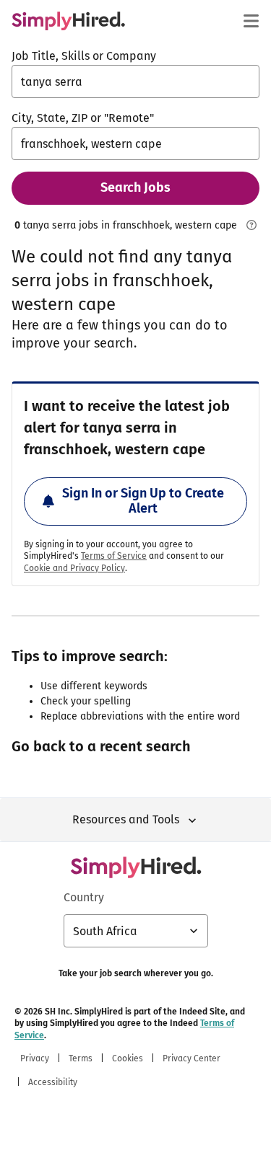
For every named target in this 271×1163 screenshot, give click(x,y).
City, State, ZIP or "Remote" (83, 118)
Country (84, 897)
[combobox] (135, 81)
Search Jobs (135, 187)
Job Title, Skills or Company (84, 56)
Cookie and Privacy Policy (74, 568)
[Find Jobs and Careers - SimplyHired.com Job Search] (68, 21)
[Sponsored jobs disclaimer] (251, 225)
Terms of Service (114, 556)
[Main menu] (250, 21)
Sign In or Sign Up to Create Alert (143, 501)
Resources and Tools (125, 819)
